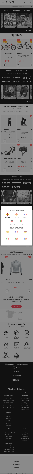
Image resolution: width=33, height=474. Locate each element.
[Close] (30, 208)
